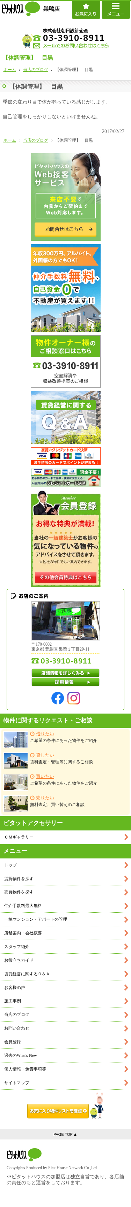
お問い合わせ (16, 1028)
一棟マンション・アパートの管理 (35, 919)
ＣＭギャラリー (19, 837)
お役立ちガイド (19, 960)
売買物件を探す (19, 892)
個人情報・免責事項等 (25, 1069)
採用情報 (65, 682)
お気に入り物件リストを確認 (65, 1105)
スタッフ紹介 (16, 946)
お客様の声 (14, 987)
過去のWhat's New (20, 1055)
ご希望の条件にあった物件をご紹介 (63, 737)
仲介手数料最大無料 (23, 905)
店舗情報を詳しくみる (65, 673)
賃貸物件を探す (19, 878)
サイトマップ (16, 1082)
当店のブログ (16, 1014)
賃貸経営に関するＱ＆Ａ (27, 973)
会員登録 (12, 1041)
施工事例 (12, 1000)
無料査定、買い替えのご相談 (57, 801)
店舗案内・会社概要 (23, 933)
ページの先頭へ (65, 1134)
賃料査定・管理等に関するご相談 (61, 758)
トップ (10, 865)
